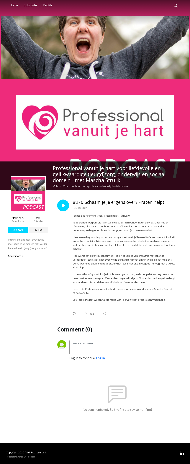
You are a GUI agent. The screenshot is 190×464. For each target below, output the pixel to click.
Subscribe (30, 5)
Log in (100, 358)
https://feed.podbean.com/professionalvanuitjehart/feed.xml (92, 186)
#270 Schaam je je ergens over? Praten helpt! (119, 202)
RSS (40, 230)
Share (20, 230)
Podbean (31, 456)
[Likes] (74, 314)
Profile (47, 5)
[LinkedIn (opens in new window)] (182, 454)
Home (14, 5)
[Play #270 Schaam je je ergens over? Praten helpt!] (63, 205)
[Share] (104, 314)
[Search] (175, 5)
